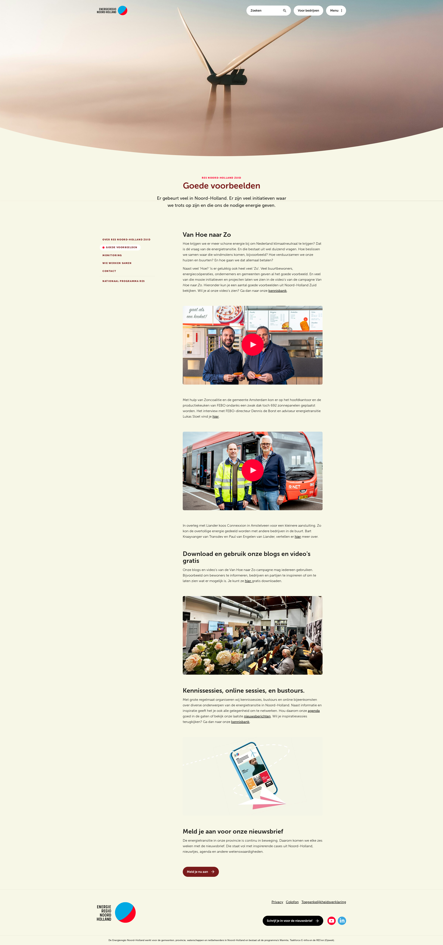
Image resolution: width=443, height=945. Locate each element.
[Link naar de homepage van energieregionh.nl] (112, 10)
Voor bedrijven (308, 10)
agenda (314, 711)
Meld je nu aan (197, 872)
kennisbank (277, 291)
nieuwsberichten (257, 716)
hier (216, 416)
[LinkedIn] (342, 921)
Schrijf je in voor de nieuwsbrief (289, 921)
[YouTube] (331, 921)
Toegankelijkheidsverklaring (323, 902)
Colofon (292, 902)
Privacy (277, 902)
